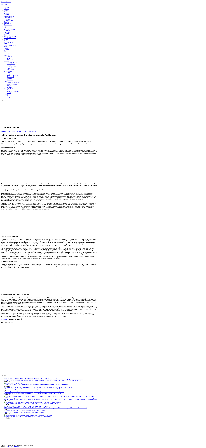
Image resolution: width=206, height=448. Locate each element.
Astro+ (9, 90)
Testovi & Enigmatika (13, 91)
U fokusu (9, 56)
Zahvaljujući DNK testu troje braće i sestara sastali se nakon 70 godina (24, 412)
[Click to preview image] (18, 131)
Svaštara (9, 87)
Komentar (10, 59)
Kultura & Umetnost (12, 75)
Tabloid (6, 94)
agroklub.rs (4, 319)
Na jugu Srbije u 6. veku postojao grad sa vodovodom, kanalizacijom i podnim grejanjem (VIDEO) (31, 403)
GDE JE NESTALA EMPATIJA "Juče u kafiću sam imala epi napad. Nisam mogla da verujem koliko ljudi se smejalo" (37, 384)
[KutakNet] (4, 4)
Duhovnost (10, 80)
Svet (8, 97)
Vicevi (9, 93)
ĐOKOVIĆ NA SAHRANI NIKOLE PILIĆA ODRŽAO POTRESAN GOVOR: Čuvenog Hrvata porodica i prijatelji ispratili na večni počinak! (43, 380)
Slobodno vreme (8, 88)
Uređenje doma (11, 66)
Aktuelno (6, 55)
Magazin (6, 61)
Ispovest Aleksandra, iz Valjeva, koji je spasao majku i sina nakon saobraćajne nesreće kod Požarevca (33, 393)
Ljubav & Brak (11, 64)
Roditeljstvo (10, 65)
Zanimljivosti (7, 81)
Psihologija (10, 78)
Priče (8, 72)
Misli (8, 74)
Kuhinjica (9, 68)
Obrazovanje (10, 77)
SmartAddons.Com (13, 446)
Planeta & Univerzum (13, 82)
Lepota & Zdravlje (12, 62)
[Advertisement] (103, 113)
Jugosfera (10, 96)
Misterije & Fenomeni (13, 84)
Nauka (9, 85)
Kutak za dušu (8, 71)
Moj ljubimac (10, 69)
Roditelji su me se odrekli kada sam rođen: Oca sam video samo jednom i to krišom (27, 416)
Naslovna (3, 2)
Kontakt (8, 2)
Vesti (8, 58)
